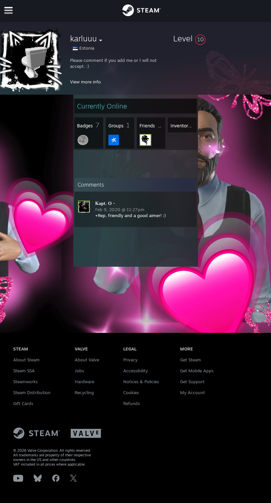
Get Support (192, 381)
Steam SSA (24, 370)
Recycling (84, 392)
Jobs (79, 370)
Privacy (130, 359)
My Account (192, 392)
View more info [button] (85, 81)
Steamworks (25, 381)
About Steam (26, 359)
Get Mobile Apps (196, 370)
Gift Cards (23, 403)
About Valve (87, 359)
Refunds (131, 403)
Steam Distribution (32, 392)
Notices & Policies (141, 381)
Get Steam (190, 359)
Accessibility (135, 370)
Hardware (84, 381)
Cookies (131, 392)
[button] (220, 38)
